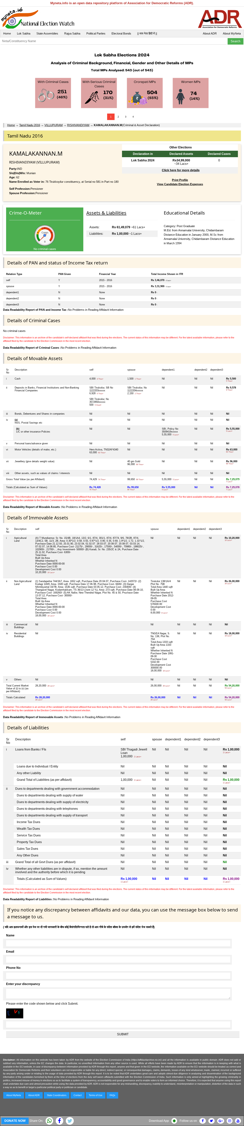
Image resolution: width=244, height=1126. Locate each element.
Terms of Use (95, 1095)
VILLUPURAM (53, 125)
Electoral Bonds (121, 33)
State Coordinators (56, 1095)
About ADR (210, 33)
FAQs (112, 1095)
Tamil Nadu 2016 (29, 125)
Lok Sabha (23, 33)
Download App (159, 1120)
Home (7, 33)
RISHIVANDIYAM (78, 125)
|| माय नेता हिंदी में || (147, 33)
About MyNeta (232, 33)
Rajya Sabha (72, 33)
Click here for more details (181, 170)
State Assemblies (47, 33)
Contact (78, 1095)
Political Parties (95, 33)
